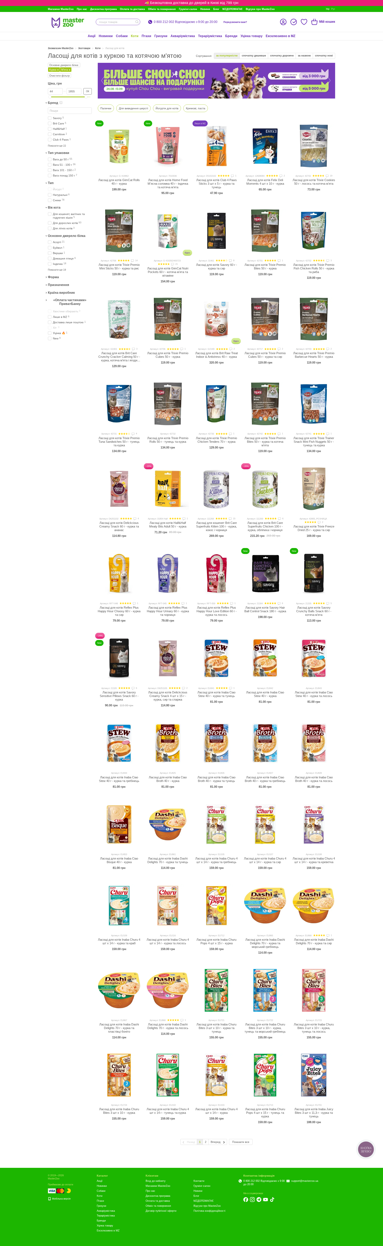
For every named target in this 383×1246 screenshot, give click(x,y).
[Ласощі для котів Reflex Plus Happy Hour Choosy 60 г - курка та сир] (119, 573)
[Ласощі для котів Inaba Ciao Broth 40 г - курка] (167, 743)
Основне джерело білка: (64, 65)
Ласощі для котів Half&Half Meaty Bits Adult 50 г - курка (167, 524)
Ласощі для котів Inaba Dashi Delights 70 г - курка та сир (314, 941)
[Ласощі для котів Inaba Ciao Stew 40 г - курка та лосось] (313, 658)
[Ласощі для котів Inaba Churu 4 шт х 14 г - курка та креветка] (313, 824)
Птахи (146, 36)
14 (136, 260)
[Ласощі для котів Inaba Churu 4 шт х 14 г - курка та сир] (265, 824)
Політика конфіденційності (209, 1210)
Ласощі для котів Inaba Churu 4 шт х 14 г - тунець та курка (168, 1110)
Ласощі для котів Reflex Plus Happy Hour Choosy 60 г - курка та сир (119, 611)
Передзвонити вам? (235, 22)
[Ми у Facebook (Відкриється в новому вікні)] (245, 1199)
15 (233, 518)
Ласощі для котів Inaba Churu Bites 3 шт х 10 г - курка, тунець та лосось (314, 1028)
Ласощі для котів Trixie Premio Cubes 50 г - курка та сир (265, 354)
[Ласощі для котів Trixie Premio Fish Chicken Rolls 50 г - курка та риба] (313, 231)
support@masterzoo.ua (304, 1180)
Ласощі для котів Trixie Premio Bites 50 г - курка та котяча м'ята (265, 441)
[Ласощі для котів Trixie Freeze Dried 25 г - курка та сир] (313, 489)
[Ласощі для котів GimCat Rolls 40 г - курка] (119, 146)
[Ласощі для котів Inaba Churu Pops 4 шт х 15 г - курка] (216, 906)
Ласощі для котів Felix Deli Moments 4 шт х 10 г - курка (265, 181)
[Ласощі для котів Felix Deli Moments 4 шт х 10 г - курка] (265, 146)
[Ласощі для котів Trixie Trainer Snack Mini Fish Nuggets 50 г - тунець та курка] (313, 404)
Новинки (106, 36)
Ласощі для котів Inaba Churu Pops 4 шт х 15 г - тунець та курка (265, 1112)
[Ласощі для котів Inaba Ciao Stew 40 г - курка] (265, 658)
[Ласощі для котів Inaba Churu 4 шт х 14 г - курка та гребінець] (216, 824)
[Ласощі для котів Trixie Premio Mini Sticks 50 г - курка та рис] (119, 231)
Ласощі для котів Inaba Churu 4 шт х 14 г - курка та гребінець (216, 860)
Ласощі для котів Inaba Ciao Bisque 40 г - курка (119, 860)
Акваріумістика (183, 36)
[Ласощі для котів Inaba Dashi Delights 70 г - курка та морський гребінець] (265, 906)
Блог (216, 9)
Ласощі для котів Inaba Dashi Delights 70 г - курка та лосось (167, 1026)
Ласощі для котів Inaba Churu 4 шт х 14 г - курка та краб (119, 941)
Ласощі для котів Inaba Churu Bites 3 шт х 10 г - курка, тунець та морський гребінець (265, 1028)
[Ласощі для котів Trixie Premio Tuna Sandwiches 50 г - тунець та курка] (119, 404)
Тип (51, 183)
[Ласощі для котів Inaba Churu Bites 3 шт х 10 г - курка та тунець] (216, 990)
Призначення (58, 285)
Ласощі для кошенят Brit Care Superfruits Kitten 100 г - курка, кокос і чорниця (216, 526)
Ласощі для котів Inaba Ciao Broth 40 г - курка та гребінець (265, 779)
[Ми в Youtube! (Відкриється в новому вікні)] (265, 1199)
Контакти (198, 1180)
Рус (333, 9)
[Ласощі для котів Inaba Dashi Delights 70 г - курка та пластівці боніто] (119, 990)
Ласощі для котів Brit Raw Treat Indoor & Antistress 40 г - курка (216, 354)
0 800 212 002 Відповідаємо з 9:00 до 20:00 (185, 22)
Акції (92, 36)
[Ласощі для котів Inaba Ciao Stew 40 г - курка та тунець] (216, 658)
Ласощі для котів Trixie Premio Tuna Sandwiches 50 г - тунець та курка (119, 441)
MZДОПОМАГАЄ (232, 9)
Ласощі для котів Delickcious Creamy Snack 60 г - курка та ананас (119, 526)
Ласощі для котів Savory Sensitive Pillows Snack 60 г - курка (119, 696)
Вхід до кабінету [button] (156, 1180)
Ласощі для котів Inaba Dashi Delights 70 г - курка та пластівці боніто (119, 1028)
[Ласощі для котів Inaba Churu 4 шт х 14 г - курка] (216, 1075)
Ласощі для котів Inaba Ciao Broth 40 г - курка (168, 779)
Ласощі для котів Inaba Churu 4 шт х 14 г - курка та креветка (314, 860)
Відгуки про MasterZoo (260, 9)
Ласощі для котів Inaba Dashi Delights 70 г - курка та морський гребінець (265, 943)
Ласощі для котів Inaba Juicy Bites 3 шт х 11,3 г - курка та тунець (313, 1112)
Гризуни (160, 36)
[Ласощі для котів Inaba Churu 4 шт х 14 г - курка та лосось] (167, 906)
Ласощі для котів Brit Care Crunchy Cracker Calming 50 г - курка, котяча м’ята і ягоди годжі (119, 358)
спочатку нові (324, 55)
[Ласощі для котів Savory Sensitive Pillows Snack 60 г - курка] (119, 658)
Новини (205, 9)
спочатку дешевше (254, 55)
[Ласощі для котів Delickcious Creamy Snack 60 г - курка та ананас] (119, 489)
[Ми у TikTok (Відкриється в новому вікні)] (272, 1199)
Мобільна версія (61, 1198)
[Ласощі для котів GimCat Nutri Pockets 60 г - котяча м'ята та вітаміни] (167, 231)
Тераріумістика (210, 36)
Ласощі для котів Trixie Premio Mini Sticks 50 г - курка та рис (119, 266)
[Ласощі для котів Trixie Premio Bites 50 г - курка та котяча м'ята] (265, 404)
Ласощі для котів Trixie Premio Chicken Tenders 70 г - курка (216, 439)
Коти (134, 36)
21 (176, 264)
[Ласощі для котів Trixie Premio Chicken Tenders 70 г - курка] (216, 404)
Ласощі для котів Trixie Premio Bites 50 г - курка (265, 266)
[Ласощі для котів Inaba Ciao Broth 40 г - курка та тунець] (216, 743)
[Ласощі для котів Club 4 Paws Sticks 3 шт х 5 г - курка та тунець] (216, 146)
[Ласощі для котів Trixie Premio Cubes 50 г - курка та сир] (265, 319)
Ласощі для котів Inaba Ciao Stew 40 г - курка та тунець (216, 694)
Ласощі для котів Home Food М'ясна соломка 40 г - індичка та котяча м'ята (168, 183)
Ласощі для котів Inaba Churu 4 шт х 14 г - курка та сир (265, 860)
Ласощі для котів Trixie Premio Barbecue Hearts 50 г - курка (313, 354)
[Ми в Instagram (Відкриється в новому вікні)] (252, 1199)
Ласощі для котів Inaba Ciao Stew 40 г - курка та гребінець (119, 779)
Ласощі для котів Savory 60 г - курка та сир (216, 266)
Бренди (231, 36)
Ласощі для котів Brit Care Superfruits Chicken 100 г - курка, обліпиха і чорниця (265, 526)
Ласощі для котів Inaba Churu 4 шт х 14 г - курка (216, 1110)
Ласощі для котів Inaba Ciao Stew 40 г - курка (265, 694)
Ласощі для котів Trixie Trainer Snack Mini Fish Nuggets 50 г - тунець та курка (313, 441)
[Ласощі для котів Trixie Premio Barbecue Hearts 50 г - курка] (313, 319)
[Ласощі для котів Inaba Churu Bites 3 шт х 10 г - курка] (119, 1075)
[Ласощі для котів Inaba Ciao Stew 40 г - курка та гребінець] (119, 743)
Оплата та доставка (132, 9)
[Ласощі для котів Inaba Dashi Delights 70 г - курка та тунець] (167, 824)
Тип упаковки (58, 153)
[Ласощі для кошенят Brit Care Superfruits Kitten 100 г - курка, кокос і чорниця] (216, 489)
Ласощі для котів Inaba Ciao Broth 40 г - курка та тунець (216, 779)
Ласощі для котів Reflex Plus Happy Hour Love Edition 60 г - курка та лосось (216, 611)
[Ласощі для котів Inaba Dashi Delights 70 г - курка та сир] (313, 906)
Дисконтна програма (103, 9)
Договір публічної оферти (161, 1210)
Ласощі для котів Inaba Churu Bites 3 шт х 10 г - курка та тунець (216, 1028)
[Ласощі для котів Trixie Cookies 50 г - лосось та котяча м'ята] (313, 146)
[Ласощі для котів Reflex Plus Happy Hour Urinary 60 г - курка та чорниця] (167, 573)
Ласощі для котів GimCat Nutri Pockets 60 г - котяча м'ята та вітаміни (167, 272)
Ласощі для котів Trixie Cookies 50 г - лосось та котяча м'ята (314, 181)
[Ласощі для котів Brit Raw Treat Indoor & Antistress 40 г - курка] (216, 319)
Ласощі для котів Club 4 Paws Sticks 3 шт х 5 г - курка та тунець (216, 183)
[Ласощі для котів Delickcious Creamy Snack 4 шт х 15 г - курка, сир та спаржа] (167, 658)
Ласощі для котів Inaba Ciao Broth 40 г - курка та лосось (314, 779)
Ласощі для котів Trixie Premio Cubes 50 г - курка (167, 354)
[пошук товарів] (137, 22)
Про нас (82, 9)
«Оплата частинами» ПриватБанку (69, 301)
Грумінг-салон (188, 9)
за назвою (304, 55)
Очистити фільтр (59, 75)
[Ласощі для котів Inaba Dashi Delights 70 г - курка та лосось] (167, 990)
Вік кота (54, 207)
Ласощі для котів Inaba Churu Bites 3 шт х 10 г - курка (119, 1110)
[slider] (49, 97)
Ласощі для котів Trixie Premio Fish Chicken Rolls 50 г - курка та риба (313, 268)
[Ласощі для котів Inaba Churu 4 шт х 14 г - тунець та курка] (167, 1075)
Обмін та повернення (162, 9)
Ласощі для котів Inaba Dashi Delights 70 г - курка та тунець (167, 860)
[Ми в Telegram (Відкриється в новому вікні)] (259, 1199)
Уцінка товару (252, 36)
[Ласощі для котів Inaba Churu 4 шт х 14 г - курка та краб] (119, 906)
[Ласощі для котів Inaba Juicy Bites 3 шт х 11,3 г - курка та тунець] (313, 1075)
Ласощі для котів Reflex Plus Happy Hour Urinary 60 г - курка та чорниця (168, 611)
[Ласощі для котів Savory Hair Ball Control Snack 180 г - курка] (265, 573)
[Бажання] (304, 22)
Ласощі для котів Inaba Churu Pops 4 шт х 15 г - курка (216, 941)
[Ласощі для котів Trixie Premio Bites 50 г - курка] (265, 231)
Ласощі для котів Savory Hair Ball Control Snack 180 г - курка (265, 609)
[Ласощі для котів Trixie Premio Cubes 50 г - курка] (167, 319)
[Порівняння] (293, 22)
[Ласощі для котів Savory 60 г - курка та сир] (216, 231)
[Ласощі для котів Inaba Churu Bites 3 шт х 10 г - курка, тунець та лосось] (313, 990)
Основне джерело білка (66, 236)
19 (330, 175)
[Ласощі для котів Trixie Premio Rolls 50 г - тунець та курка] (167, 404)
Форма (53, 277)
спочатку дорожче (282, 55)
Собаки (122, 36)
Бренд (53, 102)
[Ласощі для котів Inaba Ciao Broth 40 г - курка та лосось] (313, 743)
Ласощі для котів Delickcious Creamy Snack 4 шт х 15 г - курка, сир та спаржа (167, 696)
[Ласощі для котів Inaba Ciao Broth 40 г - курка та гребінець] (265, 743)
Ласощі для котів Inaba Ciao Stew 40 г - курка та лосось (314, 694)
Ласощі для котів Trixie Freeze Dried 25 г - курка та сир (313, 528)
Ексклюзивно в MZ (280, 36)
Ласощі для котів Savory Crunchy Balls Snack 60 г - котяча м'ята (313, 611)
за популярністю (227, 55)
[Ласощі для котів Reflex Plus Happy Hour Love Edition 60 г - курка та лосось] (216, 573)
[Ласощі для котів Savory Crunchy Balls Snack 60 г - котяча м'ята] (313, 573)
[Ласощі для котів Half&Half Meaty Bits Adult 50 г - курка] (167, 489)
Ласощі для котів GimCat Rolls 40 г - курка (119, 181)
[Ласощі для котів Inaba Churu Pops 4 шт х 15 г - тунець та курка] (265, 1075)
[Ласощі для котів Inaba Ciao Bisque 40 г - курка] (119, 824)
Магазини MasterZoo (61, 9)
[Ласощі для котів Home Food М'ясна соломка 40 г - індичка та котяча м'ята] (167, 146)
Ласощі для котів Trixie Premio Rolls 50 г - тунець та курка (167, 439)
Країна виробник (61, 292)
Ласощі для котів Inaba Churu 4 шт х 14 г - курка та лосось (168, 941)
